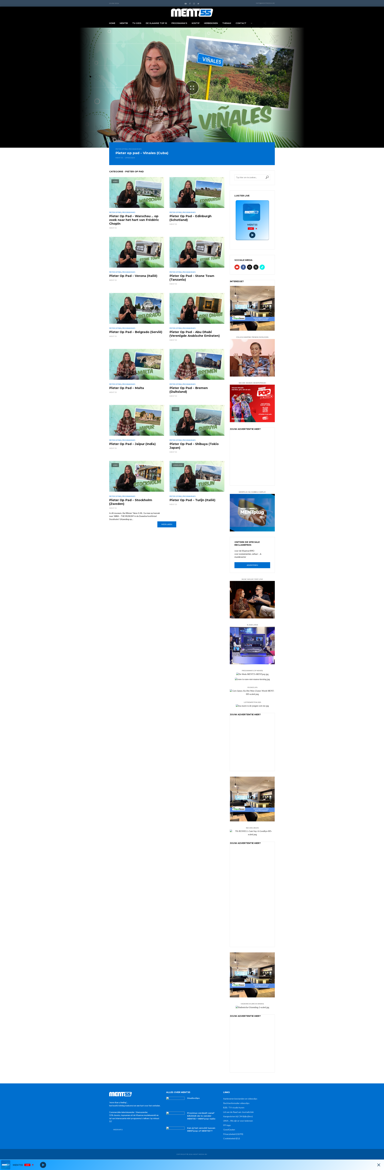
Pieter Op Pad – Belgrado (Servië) (135, 332)
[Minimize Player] (378, 1165)
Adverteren (252, 565)
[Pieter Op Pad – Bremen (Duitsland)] (197, 364)
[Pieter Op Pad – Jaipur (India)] (136, 420)
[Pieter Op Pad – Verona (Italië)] (136, 252)
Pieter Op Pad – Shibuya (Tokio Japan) (194, 445)
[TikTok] (262, 267)
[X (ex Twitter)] (255, 267)
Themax (226, 23)
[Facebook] (243, 267)
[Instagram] (249, 267)
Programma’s (179, 23)
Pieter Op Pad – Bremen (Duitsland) (189, 390)
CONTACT (241, 23)
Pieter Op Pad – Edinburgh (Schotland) (191, 218)
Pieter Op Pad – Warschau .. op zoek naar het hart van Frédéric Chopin (134, 219)
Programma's (135, 149)
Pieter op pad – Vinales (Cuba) (142, 153)
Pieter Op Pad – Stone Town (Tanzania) (192, 277)
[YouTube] (237, 267)
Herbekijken (211, 23)
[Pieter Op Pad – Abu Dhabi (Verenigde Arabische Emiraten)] (197, 308)
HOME (112, 23)
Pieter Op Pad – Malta (126, 388)
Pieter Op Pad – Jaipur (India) (132, 444)
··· (251, 23)
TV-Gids (136, 23)
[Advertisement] (252, 462)
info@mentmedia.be (265, 3)
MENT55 (124, 23)
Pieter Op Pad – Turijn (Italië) (192, 500)
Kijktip (196, 23)
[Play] (252, 235)
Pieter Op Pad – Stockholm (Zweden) (130, 502)
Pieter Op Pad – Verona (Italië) (133, 276)
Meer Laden (166, 524)
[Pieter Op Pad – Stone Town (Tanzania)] (197, 252)
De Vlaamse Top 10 (156, 23)
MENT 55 (119, 158)
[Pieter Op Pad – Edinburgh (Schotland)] (197, 192)
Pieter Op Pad (122, 149)
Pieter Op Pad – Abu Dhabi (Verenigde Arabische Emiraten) (195, 334)
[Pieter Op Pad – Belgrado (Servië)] (136, 308)
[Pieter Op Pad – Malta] (136, 364)
